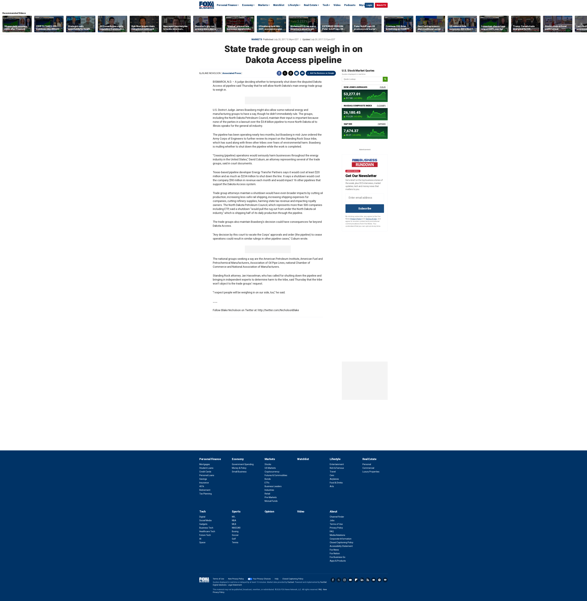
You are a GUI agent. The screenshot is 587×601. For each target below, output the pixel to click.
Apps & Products (338, 561)
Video (337, 5)
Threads (290, 73)
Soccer (235, 535)
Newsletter (373, 579)
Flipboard (356, 579)
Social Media (205, 520)
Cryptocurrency (272, 471)
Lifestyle (293, 5)
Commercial (368, 468)
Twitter (284, 73)
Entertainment (337, 464)
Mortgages (204, 464)
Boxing (235, 531)
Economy (247, 5)
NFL (233, 517)
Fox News (334, 550)
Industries (269, 490)
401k (201, 486)
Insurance (204, 482)
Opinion (269, 511)
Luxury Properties (370, 471)
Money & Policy (239, 468)
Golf (234, 539)
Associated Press (231, 73)
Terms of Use (371, 219)
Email (302, 73)
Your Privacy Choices (262, 579)
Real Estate (310, 5)
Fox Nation (335, 553)
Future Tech (205, 535)
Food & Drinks (336, 482)
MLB (234, 524)
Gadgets (203, 524)
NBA (234, 520)
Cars (332, 475)
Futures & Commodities (276, 475)
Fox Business (206, 5)
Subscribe (364, 208)
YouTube (350, 579)
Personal (366, 464)
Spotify (379, 579)
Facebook (279, 73)
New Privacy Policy (236, 579)
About (333, 511)
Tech (325, 5)
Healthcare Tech (207, 531)
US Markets (270, 468)
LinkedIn (362, 579)
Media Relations (337, 535)
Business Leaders (273, 486)
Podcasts (349, 5)
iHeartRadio (385, 579)
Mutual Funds (271, 501)
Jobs (332, 520)
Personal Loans (206, 475)
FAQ (332, 531)
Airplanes (334, 479)
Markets (263, 5)
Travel (333, 471)
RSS (367, 579)
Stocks (268, 464)
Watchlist (278, 5)
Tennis (235, 542)
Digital (202, 517)
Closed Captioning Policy (341, 542)
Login (369, 5)
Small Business (239, 471)
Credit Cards (205, 471)
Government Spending (243, 464)
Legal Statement (235, 585)
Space (202, 542)
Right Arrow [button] (581, 24)
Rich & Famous (337, 468)
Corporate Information (340, 539)
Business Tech (206, 528)
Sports (236, 511)
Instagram (344, 579)
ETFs (267, 482)
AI (200, 539)
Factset (291, 582)
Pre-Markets (271, 497)
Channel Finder (337, 517)
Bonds (268, 479)
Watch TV (381, 5)
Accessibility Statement (341, 546)
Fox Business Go (337, 557)
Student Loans (206, 468)
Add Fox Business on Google (322, 73)
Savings (203, 479)
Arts (332, 486)
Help (276, 579)
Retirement (204, 490)
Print (296, 73)
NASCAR (236, 528)
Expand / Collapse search (362, 5)
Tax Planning (205, 493)
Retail (267, 493)
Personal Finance (227, 5)
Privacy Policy (356, 219)
